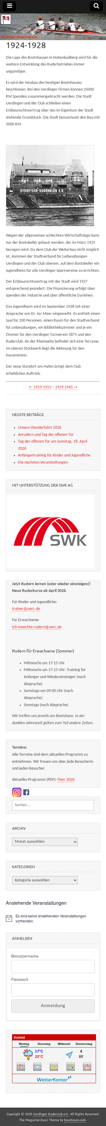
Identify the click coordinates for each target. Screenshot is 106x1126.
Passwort (19, 979)
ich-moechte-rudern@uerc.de (37, 627)
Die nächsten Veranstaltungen (43, 462)
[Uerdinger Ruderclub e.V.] (53, 26)
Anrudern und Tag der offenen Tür (46, 435)
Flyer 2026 (65, 780)
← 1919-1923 (40, 387)
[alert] (53, 918)
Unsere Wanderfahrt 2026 (39, 427)
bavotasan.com (75, 1120)
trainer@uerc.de (26, 609)
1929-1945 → (66, 387)
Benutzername (25, 956)
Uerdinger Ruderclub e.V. (51, 1114)
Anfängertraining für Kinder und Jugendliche (54, 455)
